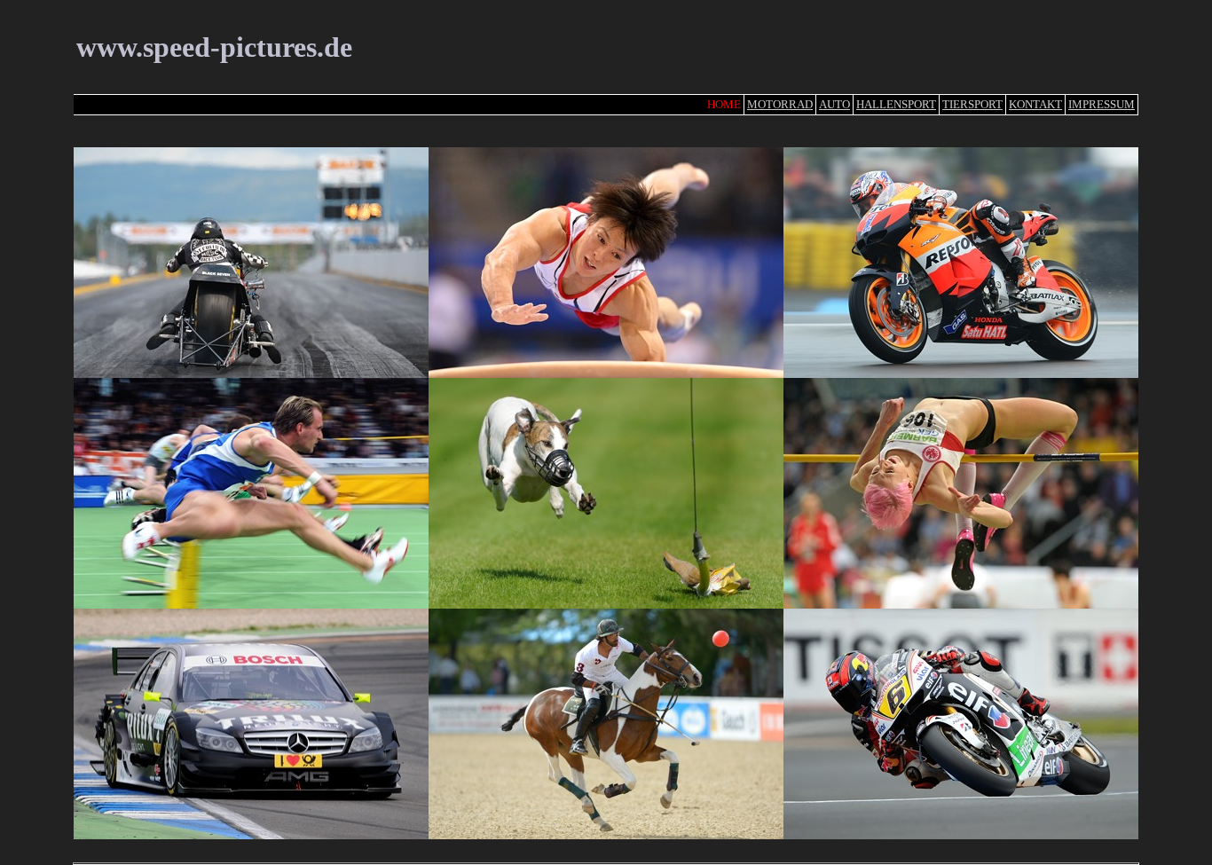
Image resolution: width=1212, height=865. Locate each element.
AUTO (834, 104)
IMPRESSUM (1101, 104)
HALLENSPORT (896, 104)
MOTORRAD (780, 104)
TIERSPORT (972, 104)
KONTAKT (1035, 104)
